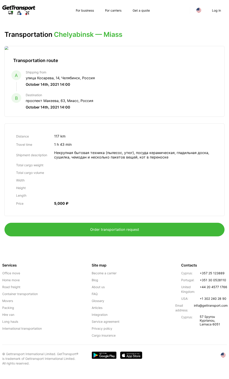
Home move (11, 280)
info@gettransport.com (211, 305)
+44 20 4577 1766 (213, 287)
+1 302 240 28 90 (213, 298)
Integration (100, 315)
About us (98, 287)
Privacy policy (102, 328)
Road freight (11, 287)
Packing (8, 308)
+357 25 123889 (212, 273)
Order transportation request (114, 229)
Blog (95, 280)
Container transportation (20, 294)
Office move (11, 273)
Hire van (8, 315)
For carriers (113, 10)
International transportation (22, 328)
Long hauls (10, 321)
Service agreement (105, 321)
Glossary (98, 301)
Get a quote (141, 10)
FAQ (95, 294)
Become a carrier (104, 273)
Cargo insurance (104, 335)
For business (85, 10)
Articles (97, 308)
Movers (7, 301)
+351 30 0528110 (213, 280)
